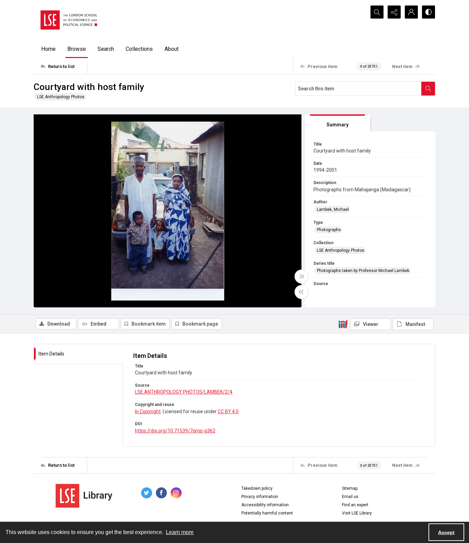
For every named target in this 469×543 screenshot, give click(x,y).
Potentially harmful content (267, 513)
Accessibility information (265, 504)
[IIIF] (343, 324)
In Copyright (148, 411)
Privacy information (259, 496)
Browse (76, 49)
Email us (350, 496)
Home (48, 49)
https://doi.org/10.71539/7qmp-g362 (175, 430)
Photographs (329, 229)
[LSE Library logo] (84, 496)
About (171, 49)
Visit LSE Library (357, 513)
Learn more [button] (180, 532)
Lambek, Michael (333, 209)
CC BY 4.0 (228, 411)
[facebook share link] (161, 492)
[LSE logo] (69, 20)
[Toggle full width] (301, 276)
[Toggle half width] (301, 292)
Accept (446, 532)
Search (106, 49)
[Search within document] (428, 88)
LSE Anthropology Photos (60, 96)
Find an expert (355, 504)
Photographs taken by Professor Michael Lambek (363, 270)
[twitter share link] (146, 492)
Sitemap (349, 488)
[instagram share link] (176, 492)
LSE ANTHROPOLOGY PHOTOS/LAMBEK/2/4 (183, 392)
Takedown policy (257, 488)
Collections (139, 49)
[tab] (337, 123)
